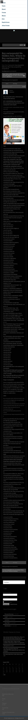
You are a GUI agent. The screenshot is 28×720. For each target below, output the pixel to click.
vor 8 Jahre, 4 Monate (16, 75)
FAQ (3, 19)
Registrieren (5, 22)
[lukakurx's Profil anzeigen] (23, 75)
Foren (6, 65)
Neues (4, 15)
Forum (4, 12)
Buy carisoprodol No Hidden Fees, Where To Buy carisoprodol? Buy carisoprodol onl (13, 637)
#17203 (23, 86)
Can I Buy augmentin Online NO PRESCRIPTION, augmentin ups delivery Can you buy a (14, 650)
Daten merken (8, 602)
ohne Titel (7, 623)
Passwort (5, 597)
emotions (7, 620)
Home (4, 2)
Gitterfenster (8, 626)
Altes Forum (5, 25)
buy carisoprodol (12, 71)
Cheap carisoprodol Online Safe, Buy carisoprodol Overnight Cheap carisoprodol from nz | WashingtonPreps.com (13, 407)
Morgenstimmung (9, 614)
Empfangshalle (11, 65)
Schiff (6, 617)
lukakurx (5, 76)
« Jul (4, 674)
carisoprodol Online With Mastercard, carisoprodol (14, 403)
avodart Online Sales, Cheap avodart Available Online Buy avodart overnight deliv (13, 642)
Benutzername (7, 592)
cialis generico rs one (8, 645)
